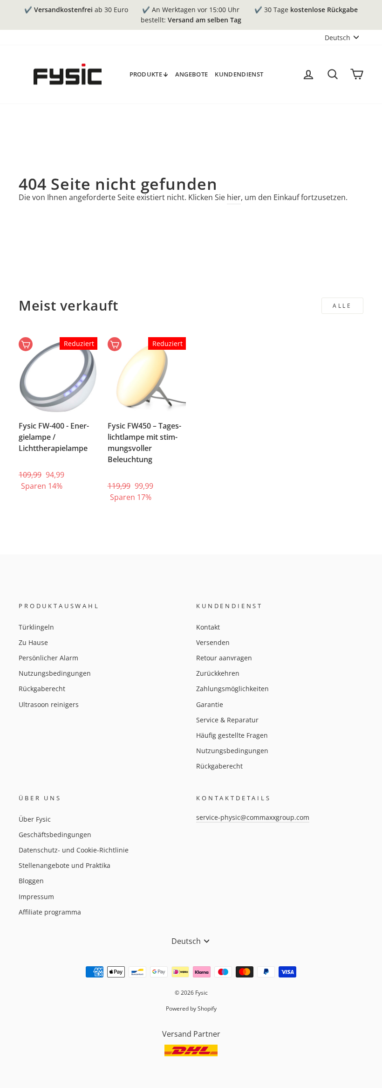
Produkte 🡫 (149, 74)
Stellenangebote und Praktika (64, 865)
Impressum (36, 896)
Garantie (209, 704)
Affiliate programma (50, 912)
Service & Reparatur (227, 719)
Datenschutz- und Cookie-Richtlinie (74, 849)
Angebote (191, 74)
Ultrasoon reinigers (49, 704)
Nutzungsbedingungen (55, 673)
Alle (342, 306)
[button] (37, 459)
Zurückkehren (217, 673)
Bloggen (31, 880)
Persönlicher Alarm (48, 657)
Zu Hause (33, 642)
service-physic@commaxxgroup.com (252, 817)
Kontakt (208, 627)
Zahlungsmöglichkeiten (232, 688)
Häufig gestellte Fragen (232, 735)
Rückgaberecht (42, 688)
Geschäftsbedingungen (55, 834)
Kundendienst (239, 74)
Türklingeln (36, 627)
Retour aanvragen (224, 657)
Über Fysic (35, 819)
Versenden (213, 642)
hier (234, 197)
